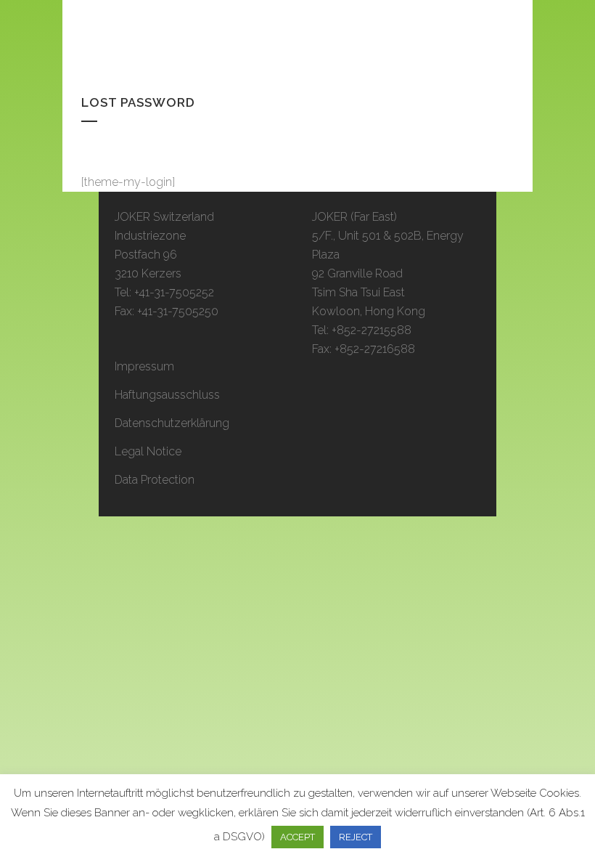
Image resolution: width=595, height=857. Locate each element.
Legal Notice (148, 451)
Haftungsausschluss (167, 395)
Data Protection (154, 480)
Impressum (144, 366)
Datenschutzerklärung (172, 423)
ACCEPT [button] (297, 837)
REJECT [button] (355, 837)
